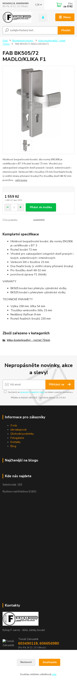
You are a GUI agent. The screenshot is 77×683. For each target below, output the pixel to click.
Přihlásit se (57, 384)
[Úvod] (18, 17)
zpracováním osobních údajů (32, 392)
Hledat (66, 30)
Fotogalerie (17, 438)
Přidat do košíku (41, 207)
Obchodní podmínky (22, 434)
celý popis (21, 180)
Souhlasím (50, 662)
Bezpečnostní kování (23, 40)
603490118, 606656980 (16, 3)
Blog (13, 446)
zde (54, 674)
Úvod (5, 40)
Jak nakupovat (18, 429)
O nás (13, 425)
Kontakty (15, 442)
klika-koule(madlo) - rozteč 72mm (28, 340)
